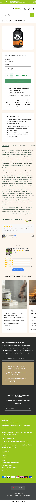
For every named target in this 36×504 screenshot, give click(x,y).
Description (5, 145)
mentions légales (7, 465)
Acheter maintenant (18, 81)
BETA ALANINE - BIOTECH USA (17, 21)
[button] (3, 9)
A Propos (4, 458)
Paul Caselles (10, 235)
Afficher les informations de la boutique (19, 95)
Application (5, 470)
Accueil (5, 21)
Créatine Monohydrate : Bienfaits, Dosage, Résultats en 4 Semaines (14, 315)
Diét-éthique (20, 493)
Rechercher (5, 455)
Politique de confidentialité (9, 467)
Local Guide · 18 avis (11, 237)
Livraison (4, 460)
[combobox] (18, 15)
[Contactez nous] (29, 9)
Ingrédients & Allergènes (19, 145)
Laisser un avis (18, 270)
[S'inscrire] (29, 408)
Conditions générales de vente (10, 462)
